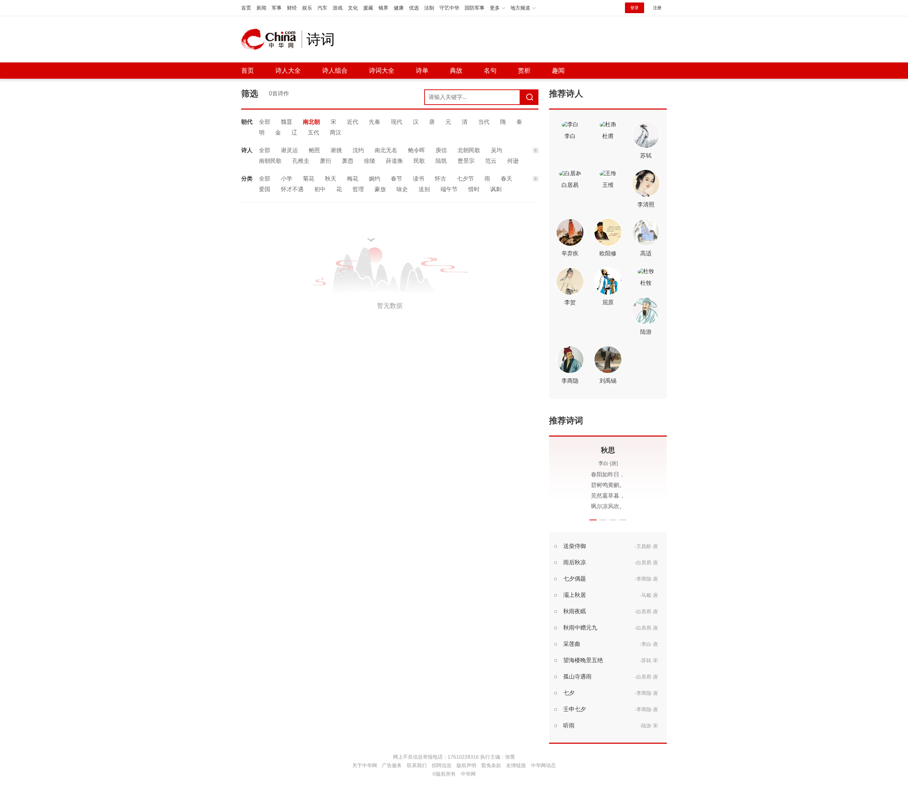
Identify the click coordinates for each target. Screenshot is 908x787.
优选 (414, 8)
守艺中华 (449, 8)
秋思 (582, 450)
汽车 (322, 8)
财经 (292, 8)
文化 (353, 8)
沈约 (358, 150)
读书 (418, 179)
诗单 (422, 70)
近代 (352, 122)
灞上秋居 (574, 595)
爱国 (264, 189)
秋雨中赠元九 (580, 628)
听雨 (569, 725)
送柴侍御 (574, 546)
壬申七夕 (574, 709)
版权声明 (466, 765)
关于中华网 (364, 765)
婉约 (374, 179)
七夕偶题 (574, 579)
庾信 (441, 150)
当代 (483, 122)
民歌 (419, 161)
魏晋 (286, 122)
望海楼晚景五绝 (583, 660)
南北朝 (311, 122)
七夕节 (465, 179)
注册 (657, 7)
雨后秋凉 (574, 562)
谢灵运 (289, 150)
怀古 (440, 179)
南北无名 (386, 150)
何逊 (513, 161)
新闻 (261, 8)
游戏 (338, 8)
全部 (264, 122)
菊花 (308, 179)
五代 (313, 132)
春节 (396, 179)
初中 (320, 189)
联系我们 (417, 765)
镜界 (383, 8)
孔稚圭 (300, 161)
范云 (491, 161)
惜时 (474, 189)
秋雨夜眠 (574, 611)
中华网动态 (543, 765)
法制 (429, 8)
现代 (396, 122)
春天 (506, 179)
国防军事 (475, 8)
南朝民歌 (270, 161)
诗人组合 (335, 70)
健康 (399, 8)
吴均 (496, 150)
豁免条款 (491, 765)
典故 (456, 70)
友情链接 (516, 765)
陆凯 (441, 161)
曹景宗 (466, 161)
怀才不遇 (292, 189)
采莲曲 (571, 644)
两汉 (335, 132)
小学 (286, 179)
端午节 (449, 189)
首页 (246, 8)
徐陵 (369, 161)
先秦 (374, 122)
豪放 (380, 189)
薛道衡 (394, 161)
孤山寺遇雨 (577, 677)
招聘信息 (442, 765)
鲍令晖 (416, 150)
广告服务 (392, 765)
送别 (424, 189)
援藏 (368, 8)
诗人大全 (288, 70)
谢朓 (336, 150)
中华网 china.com (271, 39)
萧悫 (347, 161)
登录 (634, 7)
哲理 (358, 189)
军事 (277, 8)
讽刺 (496, 189)
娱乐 (307, 8)
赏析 (524, 70)
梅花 (352, 179)
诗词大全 (381, 70)
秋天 (330, 179)
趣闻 (558, 70)
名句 (490, 70)
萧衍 (325, 161)
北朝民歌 (469, 150)
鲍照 (314, 150)
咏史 (402, 189)
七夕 (569, 693)
